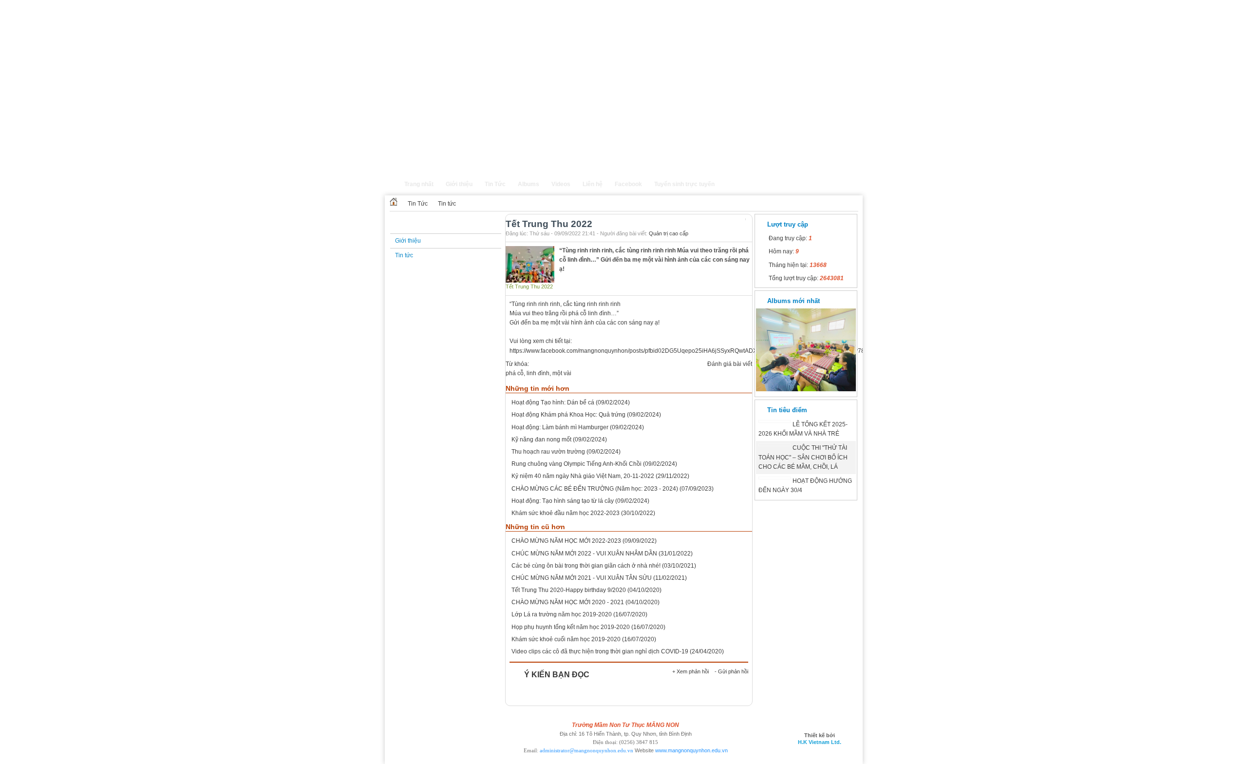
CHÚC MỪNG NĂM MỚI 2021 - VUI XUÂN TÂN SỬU (581, 577)
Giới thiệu (408, 240)
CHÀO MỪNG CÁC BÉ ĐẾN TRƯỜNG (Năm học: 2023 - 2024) (594, 488)
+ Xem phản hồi (690, 671)
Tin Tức (418, 203)
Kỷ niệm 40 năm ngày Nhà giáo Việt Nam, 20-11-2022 (582, 476)
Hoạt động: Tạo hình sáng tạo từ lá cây (562, 500)
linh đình (538, 373)
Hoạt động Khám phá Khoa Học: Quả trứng (568, 414)
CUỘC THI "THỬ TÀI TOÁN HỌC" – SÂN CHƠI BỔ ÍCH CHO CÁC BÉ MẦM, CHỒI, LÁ (803, 457)
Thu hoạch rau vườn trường (548, 451)
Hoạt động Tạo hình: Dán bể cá (552, 402)
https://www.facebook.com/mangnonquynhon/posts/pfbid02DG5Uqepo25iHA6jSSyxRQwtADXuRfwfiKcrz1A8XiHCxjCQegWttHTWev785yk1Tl (696, 350)
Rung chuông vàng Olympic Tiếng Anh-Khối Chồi (576, 463)
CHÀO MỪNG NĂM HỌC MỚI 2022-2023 (566, 540)
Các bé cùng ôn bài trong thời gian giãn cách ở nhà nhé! (586, 565)
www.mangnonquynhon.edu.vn (691, 750)
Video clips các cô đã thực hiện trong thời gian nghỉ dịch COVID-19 (599, 651)
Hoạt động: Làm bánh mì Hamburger (559, 427)
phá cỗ (515, 373)
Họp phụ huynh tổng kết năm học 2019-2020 (570, 627)
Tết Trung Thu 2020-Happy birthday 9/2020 (568, 590)
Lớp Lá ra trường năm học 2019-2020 (561, 614)
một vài (561, 373)
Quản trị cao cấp (668, 233)
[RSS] (854, 189)
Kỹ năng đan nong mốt (541, 439)
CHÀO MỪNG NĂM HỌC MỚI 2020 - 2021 (567, 602)
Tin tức (447, 203)
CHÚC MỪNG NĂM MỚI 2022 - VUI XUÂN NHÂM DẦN (584, 553)
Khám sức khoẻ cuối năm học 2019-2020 (566, 639)
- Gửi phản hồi (731, 671)
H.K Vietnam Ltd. (819, 742)
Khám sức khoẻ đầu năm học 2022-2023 (565, 513)
